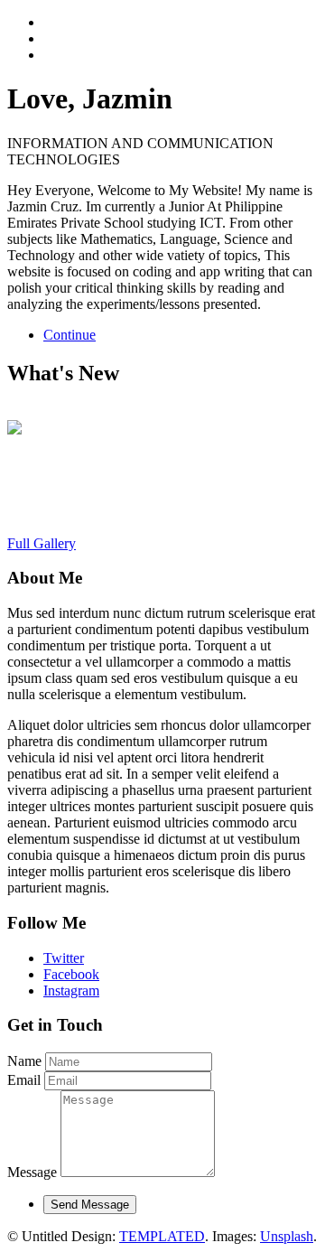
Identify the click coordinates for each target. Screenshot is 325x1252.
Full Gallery (41, 543)
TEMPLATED (162, 1236)
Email (24, 1080)
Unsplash (286, 1236)
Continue (69, 334)
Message (32, 1172)
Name (24, 1061)
